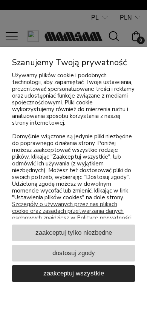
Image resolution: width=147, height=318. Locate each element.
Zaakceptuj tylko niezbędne (73, 232)
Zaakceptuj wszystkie (73, 273)
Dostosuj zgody (73, 253)
